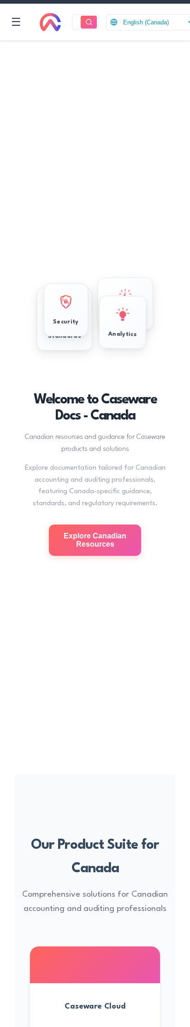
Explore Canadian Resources (95, 540)
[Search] (89, 22)
